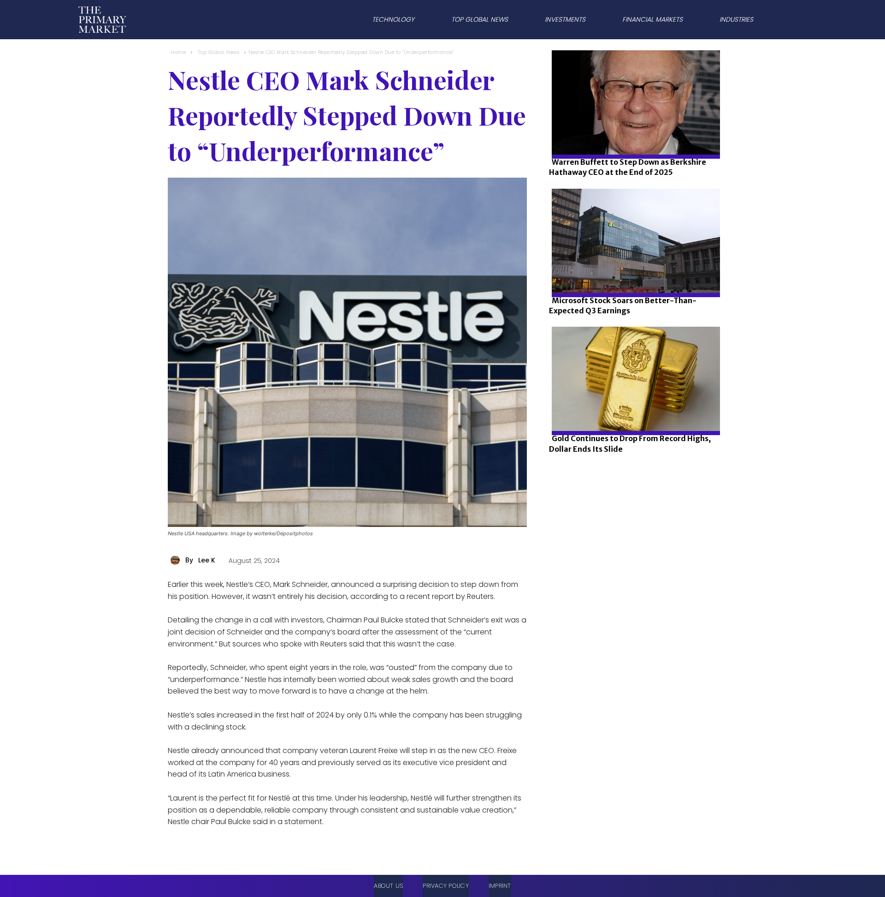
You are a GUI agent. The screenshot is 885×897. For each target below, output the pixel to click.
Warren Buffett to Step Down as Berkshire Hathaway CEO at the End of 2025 (627, 167)
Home (178, 52)
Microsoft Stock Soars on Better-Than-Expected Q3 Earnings (622, 305)
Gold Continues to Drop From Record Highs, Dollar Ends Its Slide (630, 443)
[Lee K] (176, 560)
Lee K (206, 560)
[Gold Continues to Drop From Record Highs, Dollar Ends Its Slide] (633, 410)
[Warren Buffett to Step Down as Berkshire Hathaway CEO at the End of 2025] (633, 133)
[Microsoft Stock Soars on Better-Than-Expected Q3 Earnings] (633, 272)
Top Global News (219, 52)
